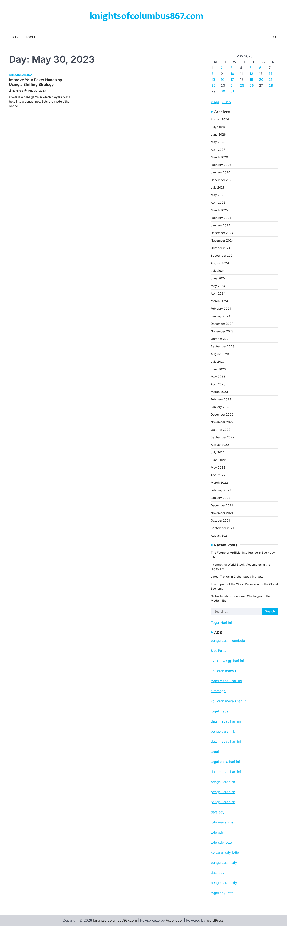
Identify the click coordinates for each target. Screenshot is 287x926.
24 (232, 85)
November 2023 (222, 331)
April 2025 (218, 202)
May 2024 (218, 286)
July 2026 (218, 127)
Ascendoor (174, 920)
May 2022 (218, 467)
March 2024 (219, 301)
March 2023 (219, 392)
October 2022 (220, 429)
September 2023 (222, 346)
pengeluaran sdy (224, 883)
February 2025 (221, 217)
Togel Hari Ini (221, 623)
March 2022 (219, 482)
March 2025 (219, 210)
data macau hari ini (226, 772)
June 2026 (218, 134)
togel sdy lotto (222, 893)
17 (232, 79)
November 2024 (222, 240)
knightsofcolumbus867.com (146, 16)
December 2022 (222, 414)
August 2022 (220, 444)
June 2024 (218, 278)
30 (223, 91)
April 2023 (218, 384)
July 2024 (218, 270)
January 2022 (220, 497)
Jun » (226, 102)
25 (242, 85)
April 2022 (218, 475)
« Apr (215, 102)
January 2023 (220, 407)
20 (261, 79)
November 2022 (222, 422)
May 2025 (218, 195)
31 (232, 91)
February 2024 (221, 308)
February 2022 (221, 490)
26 (252, 85)
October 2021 (220, 520)
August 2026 (220, 119)
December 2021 (222, 505)
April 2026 (218, 149)
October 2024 (220, 248)
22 (213, 85)
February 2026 (221, 164)
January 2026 (220, 172)
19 (251, 79)
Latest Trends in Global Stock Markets (237, 576)
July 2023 (218, 361)
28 (271, 85)
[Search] (275, 37)
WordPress (215, 920)
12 (251, 73)
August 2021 (219, 535)
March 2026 (219, 157)
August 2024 (220, 263)
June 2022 (218, 460)
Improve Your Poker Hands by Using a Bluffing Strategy (35, 82)
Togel (30, 37)
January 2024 (220, 316)
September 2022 (222, 437)
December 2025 (222, 180)
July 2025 (218, 187)
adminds (17, 90)
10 (232, 73)
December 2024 (222, 233)
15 (213, 79)
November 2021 (222, 513)
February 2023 (221, 399)
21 (270, 79)
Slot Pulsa (218, 651)
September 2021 (222, 528)
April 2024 (218, 293)
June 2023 (218, 369)
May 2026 (218, 142)
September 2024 (222, 255)
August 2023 (220, 354)
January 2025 (220, 225)
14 (270, 73)
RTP (15, 37)
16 (222, 79)
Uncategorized (20, 74)
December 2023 (222, 323)
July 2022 (218, 452)
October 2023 (220, 339)
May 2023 (218, 376)
